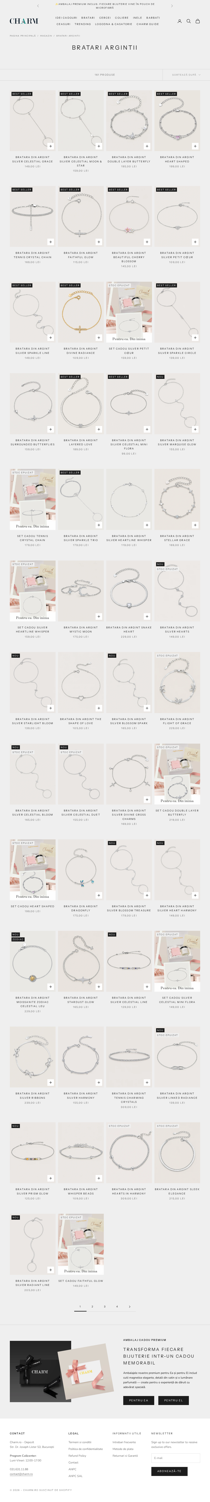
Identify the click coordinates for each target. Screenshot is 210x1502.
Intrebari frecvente (124, 1442)
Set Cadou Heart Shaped (33, 906)
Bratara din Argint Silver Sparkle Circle (177, 350)
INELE (138, 17)
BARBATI (153, 17)
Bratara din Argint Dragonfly (81, 908)
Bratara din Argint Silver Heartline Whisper (129, 538)
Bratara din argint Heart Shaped (177, 159)
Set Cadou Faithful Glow (80, 1280)
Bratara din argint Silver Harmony (81, 1095)
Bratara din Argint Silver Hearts (177, 629)
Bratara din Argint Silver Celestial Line (129, 999)
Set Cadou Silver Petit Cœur (129, 350)
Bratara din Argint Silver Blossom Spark (129, 721)
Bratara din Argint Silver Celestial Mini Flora (129, 444)
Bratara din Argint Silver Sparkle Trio (81, 538)
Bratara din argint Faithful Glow (81, 255)
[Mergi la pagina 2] (129, 1306)
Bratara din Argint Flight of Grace (177, 721)
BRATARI (88, 17)
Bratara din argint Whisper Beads (81, 1191)
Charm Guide (148, 24)
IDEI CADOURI (66, 17)
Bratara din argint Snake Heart (129, 629)
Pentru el (173, 1400)
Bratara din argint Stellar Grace (177, 538)
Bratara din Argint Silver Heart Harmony (177, 908)
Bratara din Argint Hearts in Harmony (129, 1191)
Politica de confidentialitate (85, 1449)
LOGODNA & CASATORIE (113, 24)
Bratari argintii (68, 35)
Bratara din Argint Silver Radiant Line (33, 1283)
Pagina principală (23, 35)
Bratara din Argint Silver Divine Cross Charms (129, 815)
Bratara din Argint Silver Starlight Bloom (33, 721)
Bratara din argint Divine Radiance (81, 350)
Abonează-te (169, 1471)
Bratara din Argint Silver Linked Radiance (177, 1095)
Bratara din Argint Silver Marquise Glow (177, 442)
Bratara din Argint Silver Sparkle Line (33, 350)
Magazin (46, 35)
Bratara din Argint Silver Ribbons (33, 1095)
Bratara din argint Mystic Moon (81, 629)
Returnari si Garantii (125, 1456)
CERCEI (105, 17)
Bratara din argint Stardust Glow (81, 999)
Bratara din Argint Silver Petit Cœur (177, 255)
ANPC (72, 1469)
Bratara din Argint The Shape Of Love (81, 721)
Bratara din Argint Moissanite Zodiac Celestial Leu (33, 1002)
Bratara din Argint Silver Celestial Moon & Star (81, 161)
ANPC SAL (75, 1476)
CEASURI (64, 24)
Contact (73, 1462)
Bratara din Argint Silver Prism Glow (33, 1191)
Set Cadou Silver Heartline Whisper (33, 629)
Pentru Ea (138, 1400)
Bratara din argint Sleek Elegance (177, 1191)
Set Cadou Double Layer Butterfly (177, 812)
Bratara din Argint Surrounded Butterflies (33, 442)
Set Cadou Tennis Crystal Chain (32, 538)
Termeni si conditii (79, 1442)
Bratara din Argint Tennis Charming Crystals (129, 1097)
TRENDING (83, 24)
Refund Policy (77, 1456)
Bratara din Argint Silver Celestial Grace (32, 159)
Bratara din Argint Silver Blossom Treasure (129, 908)
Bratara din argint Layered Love (81, 442)
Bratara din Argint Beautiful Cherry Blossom (129, 257)
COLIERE (122, 17)
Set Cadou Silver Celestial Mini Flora (177, 999)
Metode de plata (123, 1449)
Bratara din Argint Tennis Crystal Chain (33, 255)
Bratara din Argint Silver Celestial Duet (81, 812)
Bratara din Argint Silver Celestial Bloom (32, 812)
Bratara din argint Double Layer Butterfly (129, 159)
